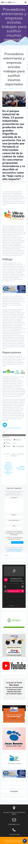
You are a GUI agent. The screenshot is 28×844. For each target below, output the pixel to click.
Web (14, 526)
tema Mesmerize (18, 841)
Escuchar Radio (14, 791)
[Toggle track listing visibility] (22, 586)
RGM (5, 88)
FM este (8, 2)
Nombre (14, 514)
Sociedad (11, 88)
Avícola (8, 454)
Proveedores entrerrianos (17, 455)
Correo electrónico (14, 520)
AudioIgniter (16, 605)
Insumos (14, 454)
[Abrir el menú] (4, 435)
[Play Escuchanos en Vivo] (6, 580)
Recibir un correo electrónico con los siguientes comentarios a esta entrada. (14, 533)
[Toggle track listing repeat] (5, 586)
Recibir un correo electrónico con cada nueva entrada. (14, 538)
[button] (22, 591)
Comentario (14, 497)
